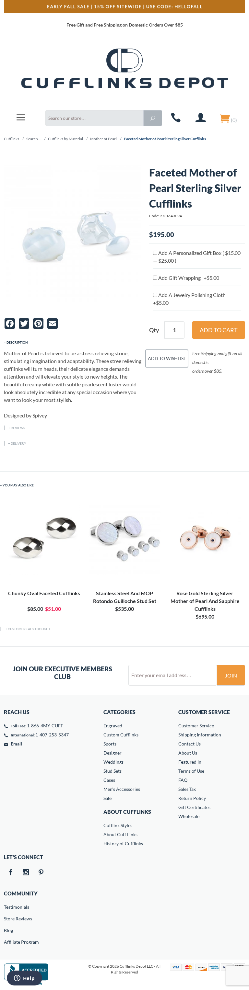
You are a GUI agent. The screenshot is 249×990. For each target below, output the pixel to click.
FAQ (182, 780)
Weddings (113, 762)
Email (16, 743)
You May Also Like (18, 485)
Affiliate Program (8, 942)
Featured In (189, 762)
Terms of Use (191, 771)
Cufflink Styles (117, 825)
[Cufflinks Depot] (124, 72)
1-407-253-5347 (52, 734)
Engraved (112, 725)
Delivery (18, 443)
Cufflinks (11, 138)
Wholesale (188, 816)
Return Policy (192, 798)
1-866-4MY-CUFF (45, 725)
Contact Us (189, 743)
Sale (107, 798)
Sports (109, 743)
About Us (187, 753)
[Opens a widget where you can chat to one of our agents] (24, 979)
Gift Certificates (194, 807)
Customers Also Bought (29, 629)
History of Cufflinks (123, 843)
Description (17, 342)
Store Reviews (8, 918)
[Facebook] (10, 872)
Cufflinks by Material (65, 138)
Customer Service (196, 725)
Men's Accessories (121, 789)
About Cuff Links (120, 834)
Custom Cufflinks (120, 734)
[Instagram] (25, 872)
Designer (112, 753)
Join (231, 675)
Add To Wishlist (167, 358)
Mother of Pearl (103, 138)
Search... (33, 138)
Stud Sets (112, 771)
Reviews (18, 428)
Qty (154, 330)
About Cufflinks (127, 812)
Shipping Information (199, 734)
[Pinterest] (40, 872)
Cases (109, 780)
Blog (8, 930)
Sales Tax (187, 789)
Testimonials (8, 907)
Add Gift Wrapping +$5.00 (188, 278)
